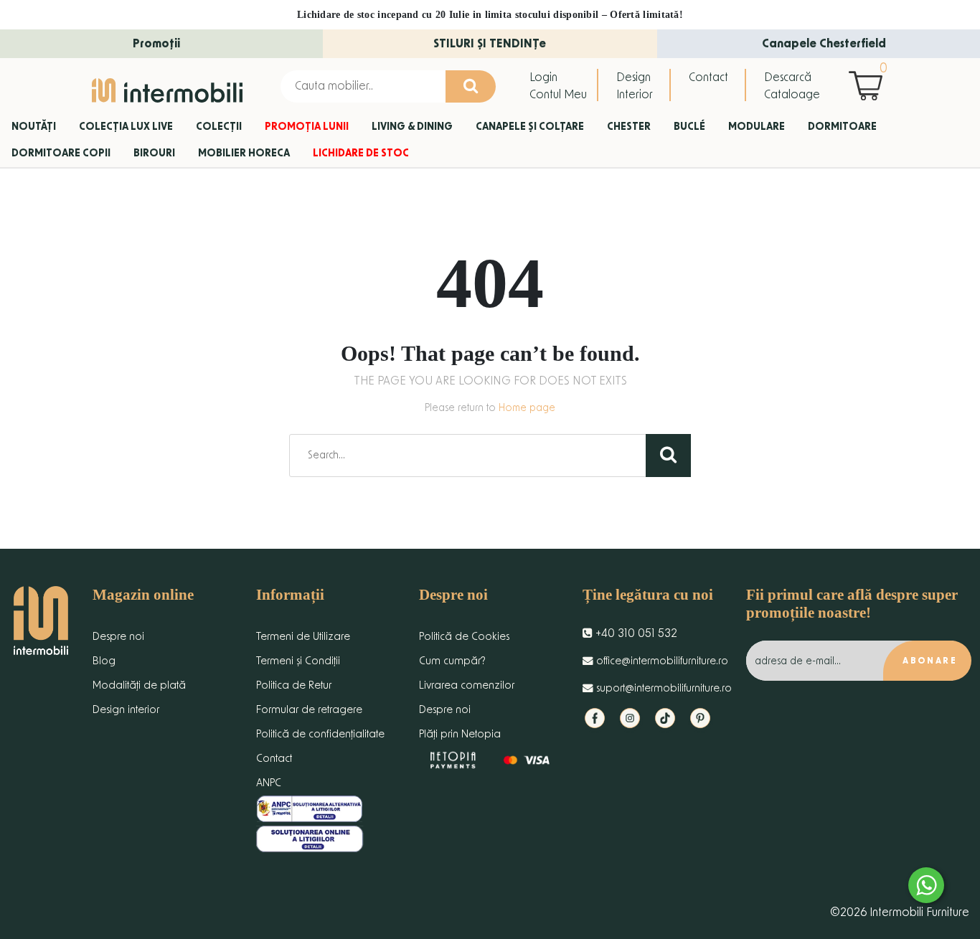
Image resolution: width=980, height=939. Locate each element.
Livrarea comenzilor (466, 685)
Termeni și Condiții (298, 661)
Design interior (126, 709)
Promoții (156, 43)
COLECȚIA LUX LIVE (126, 127)
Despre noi (118, 636)
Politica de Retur (293, 685)
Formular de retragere (309, 709)
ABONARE (930, 660)
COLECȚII (219, 127)
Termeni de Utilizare (303, 636)
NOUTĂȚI (33, 127)
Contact (708, 77)
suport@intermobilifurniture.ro (662, 688)
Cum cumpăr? (452, 661)
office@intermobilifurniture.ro (660, 661)
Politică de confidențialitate (320, 734)
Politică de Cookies (464, 636)
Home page (527, 408)
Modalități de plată (139, 685)
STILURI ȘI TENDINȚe (489, 43)
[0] (869, 85)
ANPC (268, 783)
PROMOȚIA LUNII (307, 127)
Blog (104, 661)
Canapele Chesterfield (824, 43)
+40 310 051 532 (635, 633)
